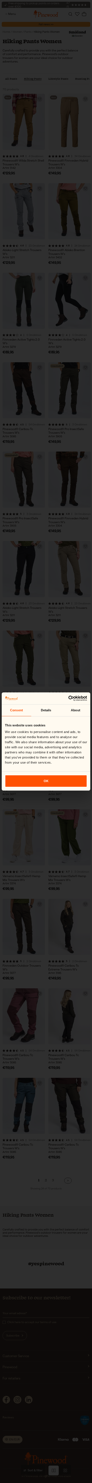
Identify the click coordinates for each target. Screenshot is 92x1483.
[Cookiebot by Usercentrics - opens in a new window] (68, 698)
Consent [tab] (16, 710)
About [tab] (75, 710)
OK (46, 781)
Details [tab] (46, 710)
